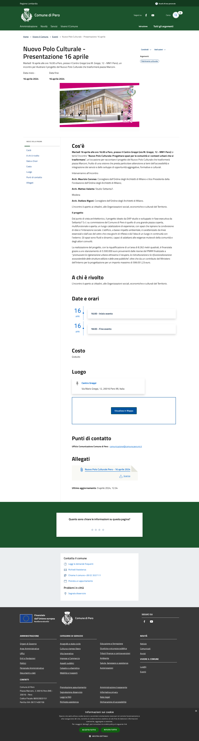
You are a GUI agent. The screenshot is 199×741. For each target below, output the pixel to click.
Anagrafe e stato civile (70, 643)
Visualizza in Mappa (124, 410)
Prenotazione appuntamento (73, 687)
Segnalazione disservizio (71, 692)
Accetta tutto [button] (89, 730)
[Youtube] (151, 15)
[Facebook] (145, 15)
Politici (23, 663)
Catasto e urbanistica (69, 668)
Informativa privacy (109, 692)
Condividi (145, 49)
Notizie (143, 643)
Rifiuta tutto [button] (110, 730)
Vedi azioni (158, 49)
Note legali (105, 697)
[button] (99, 736)
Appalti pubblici (67, 663)
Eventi (55, 36)
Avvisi (143, 653)
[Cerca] (176, 15)
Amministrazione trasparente (113, 687)
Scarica (126, 476)
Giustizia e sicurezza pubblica (113, 648)
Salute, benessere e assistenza (114, 663)
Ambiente (104, 658)
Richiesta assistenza (69, 702)
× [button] (196, 711)
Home (26, 36)
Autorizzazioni (106, 668)
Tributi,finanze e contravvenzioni (115, 653)
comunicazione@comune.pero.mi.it (126, 446)
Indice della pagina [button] (34, 141)
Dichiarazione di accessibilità (113, 702)
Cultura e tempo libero (70, 648)
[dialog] (99, 724)
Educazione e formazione (111, 643)
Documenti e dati (28, 673)
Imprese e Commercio (70, 658)
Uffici (22, 653)
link (125, 724)
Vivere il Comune (40, 36)
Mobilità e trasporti (69, 673)
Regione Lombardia (28, 3)
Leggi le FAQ (65, 697)
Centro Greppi (89, 383)
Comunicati (145, 648)
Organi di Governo (28, 643)
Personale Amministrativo (32, 668)
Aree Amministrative (29, 648)
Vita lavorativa (66, 653)
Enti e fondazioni (27, 658)
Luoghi (143, 666)
